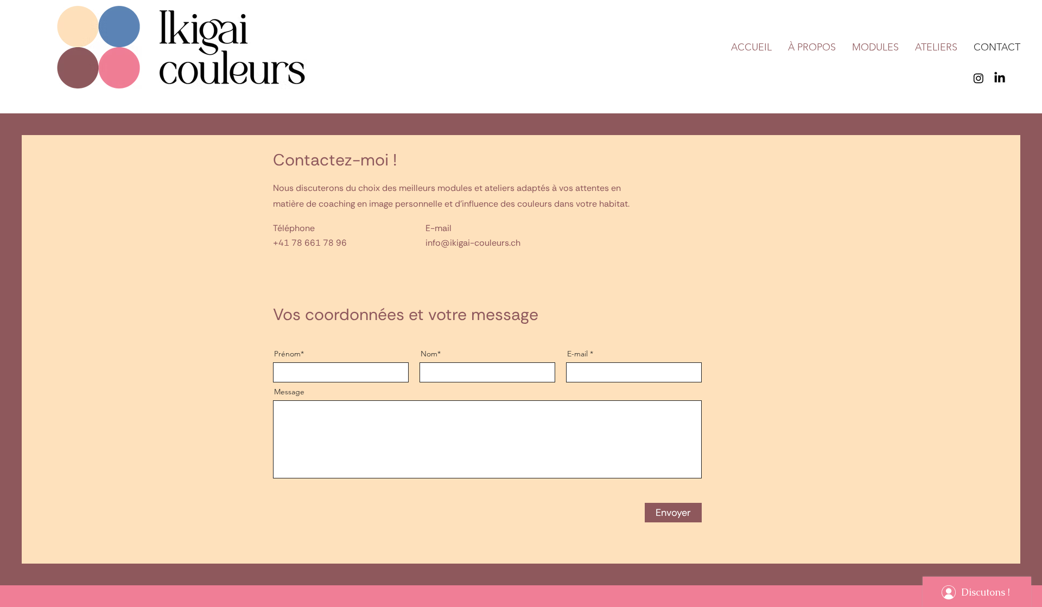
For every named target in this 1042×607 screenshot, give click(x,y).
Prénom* (289, 353)
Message (289, 391)
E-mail (577, 353)
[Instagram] (978, 78)
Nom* (431, 353)
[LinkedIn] (999, 78)
